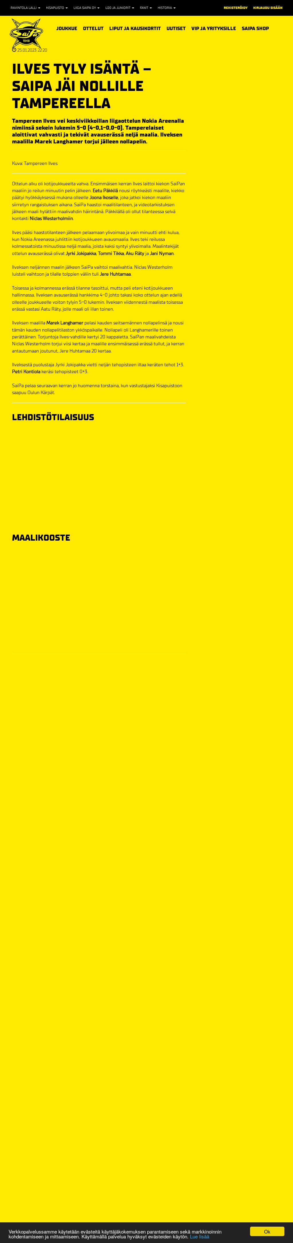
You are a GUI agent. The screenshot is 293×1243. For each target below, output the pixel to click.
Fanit (144, 8)
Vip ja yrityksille (213, 28)
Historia (165, 8)
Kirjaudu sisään (267, 8)
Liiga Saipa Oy (85, 8)
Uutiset (176, 29)
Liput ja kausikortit (135, 28)
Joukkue (66, 28)
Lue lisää (199, 1236)
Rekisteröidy (236, 8)
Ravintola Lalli (24, 8)
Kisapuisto (55, 8)
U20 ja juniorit (118, 8)
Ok (267, 1231)
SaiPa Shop (255, 29)
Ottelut (93, 28)
